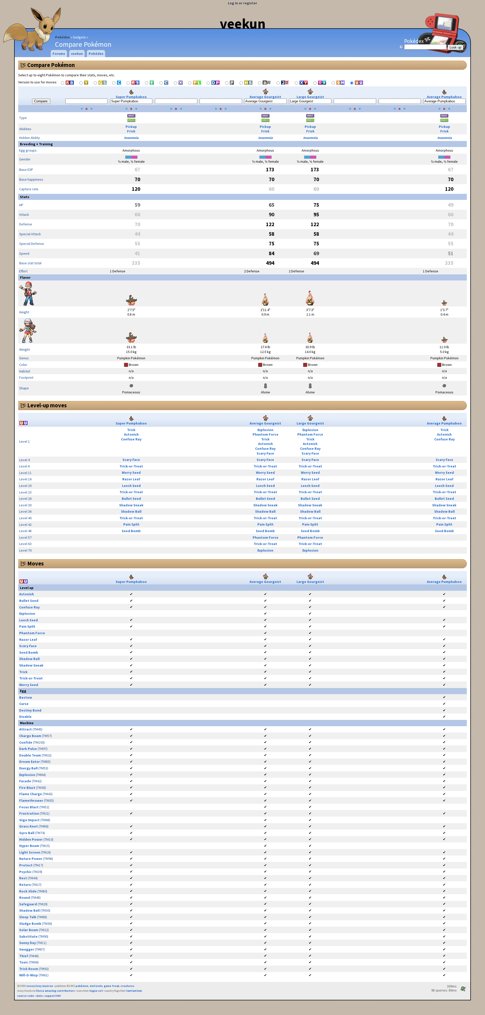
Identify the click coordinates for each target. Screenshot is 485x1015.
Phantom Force (265, 434)
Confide (25, 742)
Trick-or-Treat (131, 466)
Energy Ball (28, 768)
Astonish (131, 434)
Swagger (26, 949)
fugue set (96, 991)
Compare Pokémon (51, 64)
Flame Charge (30, 794)
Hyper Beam (29, 845)
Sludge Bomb (30, 923)
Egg (23, 691)
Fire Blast (27, 787)
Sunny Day (27, 942)
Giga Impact (29, 820)
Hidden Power (31, 839)
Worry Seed (131, 472)
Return (25, 884)
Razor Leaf (131, 479)
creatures (127, 986)
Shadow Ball (131, 511)
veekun (242, 23)
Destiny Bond (30, 710)
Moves (35, 563)
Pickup (131, 126)
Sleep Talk (27, 917)
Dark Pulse (28, 748)
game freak (111, 986)
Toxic (23, 962)
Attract (25, 729)
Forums (59, 53)
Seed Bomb (131, 531)
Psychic (25, 871)
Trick (131, 430)
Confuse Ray (131, 439)
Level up (27, 587)
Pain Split (131, 524)
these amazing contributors (55, 991)
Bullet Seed (131, 498)
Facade (25, 781)
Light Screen (29, 852)
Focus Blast (29, 807)
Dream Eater (29, 761)
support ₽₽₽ (52, 996)
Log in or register (242, 3)
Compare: (41, 101)
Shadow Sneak (131, 505)
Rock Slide (28, 891)
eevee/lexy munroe (39, 986)
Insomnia (131, 137)
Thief (23, 956)
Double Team (30, 755)
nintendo (96, 986)
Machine (27, 723)
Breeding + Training (36, 144)
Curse (24, 703)
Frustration (29, 813)
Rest (23, 878)
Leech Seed (131, 485)
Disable (25, 716)
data (39, 996)
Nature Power (30, 858)
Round (24, 897)
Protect (26, 865)
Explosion (265, 430)
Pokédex (62, 37)
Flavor (25, 277)
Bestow (25, 697)
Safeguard (28, 904)
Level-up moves (47, 405)
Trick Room (28, 968)
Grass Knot (28, 826)
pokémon (82, 986)
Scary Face (265, 453)
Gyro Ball (26, 833)
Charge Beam (30, 736)
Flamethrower (31, 800)
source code (25, 996)
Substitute (28, 936)
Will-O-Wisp (28, 975)
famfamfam (134, 991)
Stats (24, 197)
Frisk (131, 131)
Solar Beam (28, 930)
